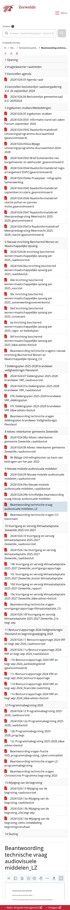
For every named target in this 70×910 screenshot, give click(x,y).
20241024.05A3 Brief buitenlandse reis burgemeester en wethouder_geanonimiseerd (34, 160)
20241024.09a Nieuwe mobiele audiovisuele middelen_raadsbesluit (27, 487)
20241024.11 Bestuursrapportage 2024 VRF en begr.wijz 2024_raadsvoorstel (34, 642)
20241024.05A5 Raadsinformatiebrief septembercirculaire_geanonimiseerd (30, 190)
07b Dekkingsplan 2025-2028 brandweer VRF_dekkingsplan (32, 398)
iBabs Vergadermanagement (23, 907)
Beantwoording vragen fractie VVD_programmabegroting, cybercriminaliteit (33, 753)
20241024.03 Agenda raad (26, 79)
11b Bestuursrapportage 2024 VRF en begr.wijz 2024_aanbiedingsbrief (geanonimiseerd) (31, 664)
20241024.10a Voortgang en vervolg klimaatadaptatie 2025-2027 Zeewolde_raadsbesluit (30, 554)
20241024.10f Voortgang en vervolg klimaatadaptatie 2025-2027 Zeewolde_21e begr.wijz (31, 619)
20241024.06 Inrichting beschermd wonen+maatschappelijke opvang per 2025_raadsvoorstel (29, 256)
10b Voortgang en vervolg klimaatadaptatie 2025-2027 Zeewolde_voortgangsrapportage (34, 566)
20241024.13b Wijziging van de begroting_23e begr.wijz (26, 811)
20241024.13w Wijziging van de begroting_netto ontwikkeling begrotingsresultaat (26, 823)
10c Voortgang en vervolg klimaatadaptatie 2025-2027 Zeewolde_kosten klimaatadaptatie (34, 576)
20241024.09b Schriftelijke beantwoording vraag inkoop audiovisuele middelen (34, 497)
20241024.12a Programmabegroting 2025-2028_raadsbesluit (34, 723)
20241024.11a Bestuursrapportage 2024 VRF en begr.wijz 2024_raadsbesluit (32, 652)
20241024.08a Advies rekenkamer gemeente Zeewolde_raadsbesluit (28, 439)
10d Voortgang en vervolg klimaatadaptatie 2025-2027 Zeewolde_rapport (34, 586)
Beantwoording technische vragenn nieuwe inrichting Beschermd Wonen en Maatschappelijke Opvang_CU (35, 355)
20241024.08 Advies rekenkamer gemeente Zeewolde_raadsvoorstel (34, 449)
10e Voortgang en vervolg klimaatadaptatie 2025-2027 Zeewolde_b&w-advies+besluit (34, 596)
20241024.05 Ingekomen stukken (31, 114)
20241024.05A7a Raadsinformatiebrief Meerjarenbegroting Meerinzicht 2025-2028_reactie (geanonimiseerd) (31, 231)
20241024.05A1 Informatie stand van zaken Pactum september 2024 (34, 122)
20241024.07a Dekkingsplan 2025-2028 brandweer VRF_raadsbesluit (31, 388)
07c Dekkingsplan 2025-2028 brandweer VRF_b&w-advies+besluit (32, 408)
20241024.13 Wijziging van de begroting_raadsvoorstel (25, 790)
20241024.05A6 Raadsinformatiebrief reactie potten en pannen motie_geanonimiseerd (30, 202)
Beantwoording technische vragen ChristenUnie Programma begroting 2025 (30, 773)
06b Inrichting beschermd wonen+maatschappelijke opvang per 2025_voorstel (28, 284)
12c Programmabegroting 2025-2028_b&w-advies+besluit (34, 743)
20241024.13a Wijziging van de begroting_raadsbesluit (26, 800)
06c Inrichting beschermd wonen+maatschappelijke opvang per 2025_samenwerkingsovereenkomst (28, 298)
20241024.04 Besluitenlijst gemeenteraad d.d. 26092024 (33, 99)
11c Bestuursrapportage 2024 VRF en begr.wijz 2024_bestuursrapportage (31, 676)
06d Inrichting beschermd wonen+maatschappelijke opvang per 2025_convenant (28, 312)
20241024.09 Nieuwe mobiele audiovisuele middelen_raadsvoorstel (34, 476)
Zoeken (7, 26)
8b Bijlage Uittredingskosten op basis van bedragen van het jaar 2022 (33, 459)
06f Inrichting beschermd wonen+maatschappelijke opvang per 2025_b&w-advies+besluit (28, 341)
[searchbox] (29, 33)
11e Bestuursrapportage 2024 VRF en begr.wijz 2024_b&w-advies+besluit (31, 696)
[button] (62, 33)
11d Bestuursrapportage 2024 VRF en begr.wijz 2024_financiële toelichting (31, 686)
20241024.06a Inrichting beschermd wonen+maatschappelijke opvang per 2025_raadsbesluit (30, 270)
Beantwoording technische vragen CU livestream (31, 517)
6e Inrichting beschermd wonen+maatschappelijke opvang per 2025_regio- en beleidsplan (28, 327)
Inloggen (53, 907)
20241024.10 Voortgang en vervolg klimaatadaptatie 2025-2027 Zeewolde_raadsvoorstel (29, 540)
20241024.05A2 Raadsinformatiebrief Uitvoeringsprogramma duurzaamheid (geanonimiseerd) (30, 134)
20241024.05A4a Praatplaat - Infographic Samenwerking (33, 180)
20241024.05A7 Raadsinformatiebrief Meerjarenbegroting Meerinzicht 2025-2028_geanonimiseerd (30, 216)
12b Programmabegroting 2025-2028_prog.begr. (27, 733)
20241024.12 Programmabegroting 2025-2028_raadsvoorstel (33, 713)
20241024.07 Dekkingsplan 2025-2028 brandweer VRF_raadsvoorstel (31, 378)
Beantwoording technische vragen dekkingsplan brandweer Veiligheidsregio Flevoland (30, 420)
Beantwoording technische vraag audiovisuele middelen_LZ (28, 507)
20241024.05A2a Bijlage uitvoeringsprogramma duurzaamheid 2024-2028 (32, 148)
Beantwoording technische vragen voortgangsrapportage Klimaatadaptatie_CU (32, 606)
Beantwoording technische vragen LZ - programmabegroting (31, 763)
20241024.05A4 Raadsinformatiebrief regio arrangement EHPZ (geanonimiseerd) (34, 170)
